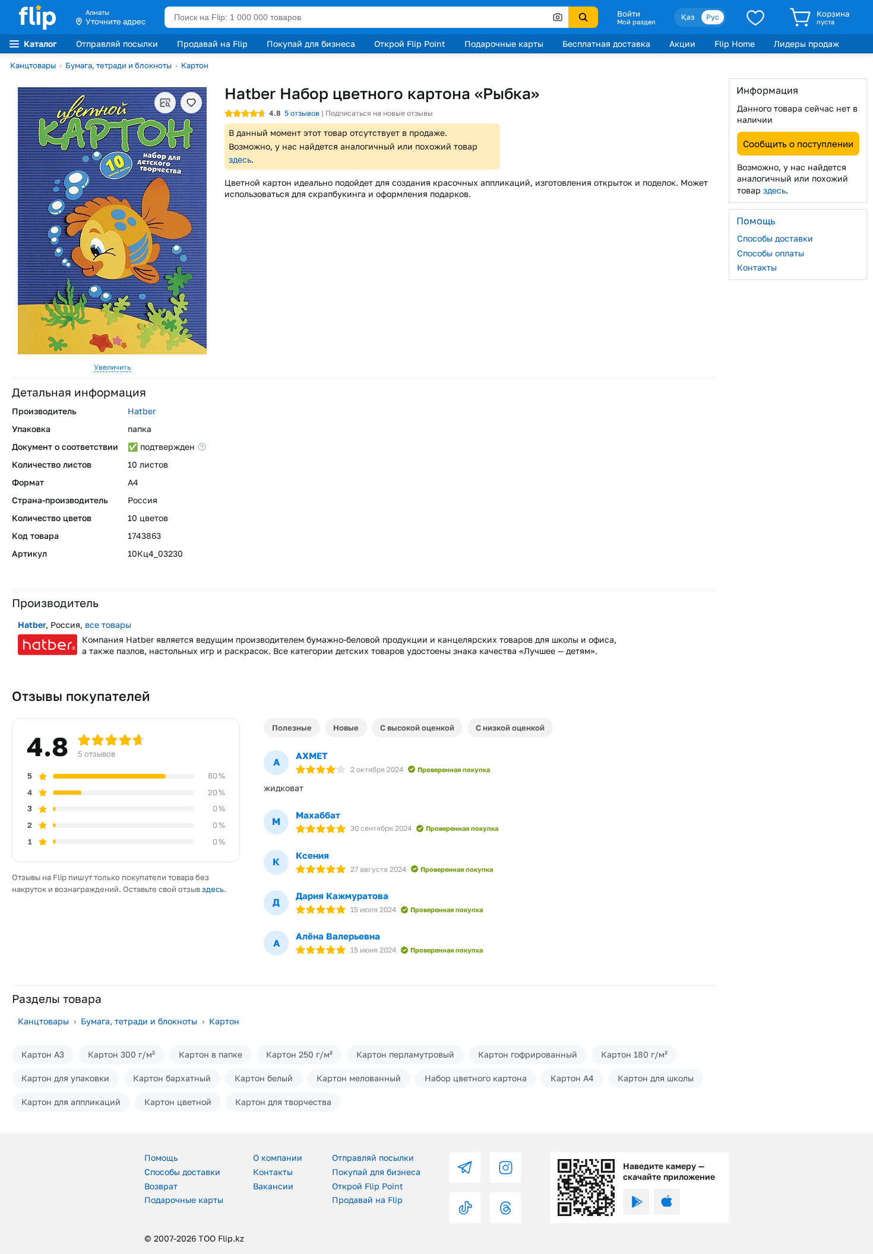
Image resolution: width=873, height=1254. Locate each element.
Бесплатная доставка (606, 44)
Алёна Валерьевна (338, 936)
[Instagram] (505, 1167)
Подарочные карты (503, 44)
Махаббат (318, 814)
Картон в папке (210, 1054)
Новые (346, 727)
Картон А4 (572, 1078)
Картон (194, 65)
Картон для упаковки (65, 1078)
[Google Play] (636, 1202)
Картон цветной (177, 1102)
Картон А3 (42, 1054)
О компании (277, 1158)
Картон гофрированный (527, 1054)
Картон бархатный (172, 1078)
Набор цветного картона (476, 1078)
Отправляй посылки (117, 44)
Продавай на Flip (212, 44)
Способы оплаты (770, 252)
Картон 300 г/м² (121, 1054)
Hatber (142, 411)
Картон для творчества (283, 1102)
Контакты (757, 267)
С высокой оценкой (417, 727)
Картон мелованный (359, 1078)
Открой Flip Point (409, 44)
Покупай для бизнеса (311, 44)
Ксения (312, 855)
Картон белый (264, 1078)
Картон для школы (656, 1078)
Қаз (687, 16)
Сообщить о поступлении (798, 143)
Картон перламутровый (405, 1054)
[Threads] (505, 1207)
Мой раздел (636, 22)
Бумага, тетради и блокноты (118, 65)
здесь (240, 159)
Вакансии (273, 1186)
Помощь (161, 1158)
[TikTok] (465, 1207)
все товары (108, 625)
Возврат (161, 1186)
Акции (682, 44)
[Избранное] (755, 17)
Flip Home (734, 44)
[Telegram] (465, 1167)
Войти (628, 13)
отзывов (302, 113)
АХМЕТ (312, 755)
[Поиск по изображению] (557, 17)
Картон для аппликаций (71, 1102)
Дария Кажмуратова (342, 895)
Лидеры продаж (806, 44)
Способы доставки (775, 238)
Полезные (292, 727)
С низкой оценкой (510, 727)
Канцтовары (33, 65)
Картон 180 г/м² (634, 1054)
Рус (712, 16)
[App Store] (667, 1202)
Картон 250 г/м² (299, 1054)
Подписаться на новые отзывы (379, 113)
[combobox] (366, 17)
